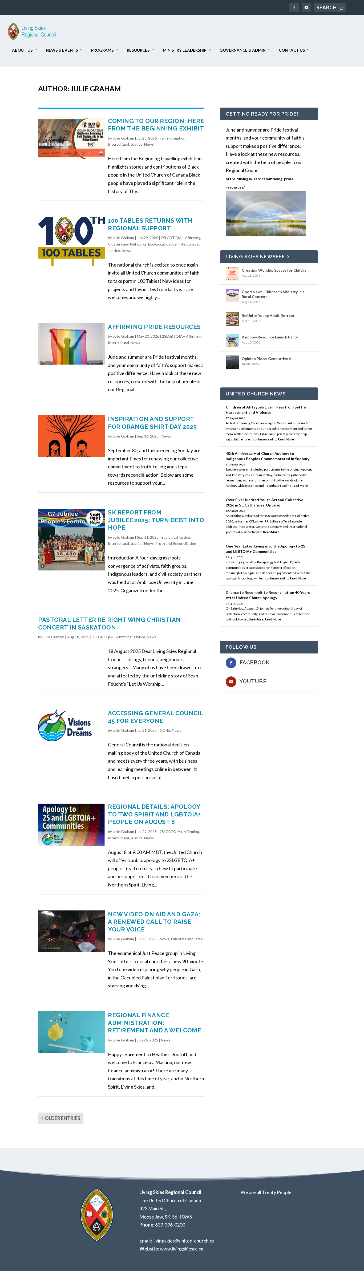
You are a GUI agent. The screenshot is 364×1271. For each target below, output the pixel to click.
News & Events (62, 50)
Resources (138, 50)
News (149, 144)
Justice (137, 144)
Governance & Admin (243, 50)
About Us (22, 50)
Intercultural (118, 144)
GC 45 (165, 730)
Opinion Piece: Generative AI (267, 358)
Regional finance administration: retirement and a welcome (154, 1023)
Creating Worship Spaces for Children (275, 270)
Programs (102, 50)
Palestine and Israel (187, 939)
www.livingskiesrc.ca (181, 1249)
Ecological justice (162, 244)
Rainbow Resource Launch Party (270, 337)
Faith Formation (172, 138)
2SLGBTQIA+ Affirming (180, 237)
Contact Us (292, 50)
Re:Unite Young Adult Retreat (268, 315)
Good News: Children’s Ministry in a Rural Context (273, 294)
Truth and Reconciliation (175, 543)
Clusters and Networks (127, 244)
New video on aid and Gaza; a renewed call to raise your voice (154, 922)
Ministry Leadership (184, 50)
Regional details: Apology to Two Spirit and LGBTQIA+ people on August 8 (154, 814)
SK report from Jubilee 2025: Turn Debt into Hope (156, 520)
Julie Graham (123, 138)
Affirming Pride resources (154, 326)
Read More (286, 439)
